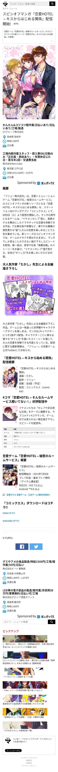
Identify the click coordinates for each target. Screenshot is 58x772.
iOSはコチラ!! (9, 513)
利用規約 (29, 763)
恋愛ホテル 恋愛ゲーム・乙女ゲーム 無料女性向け (28, 494)
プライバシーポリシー (29, 766)
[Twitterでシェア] (36, 546)
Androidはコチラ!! (11, 520)
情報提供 (29, 760)
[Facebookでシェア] (21, 546)
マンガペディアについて (29, 758)
